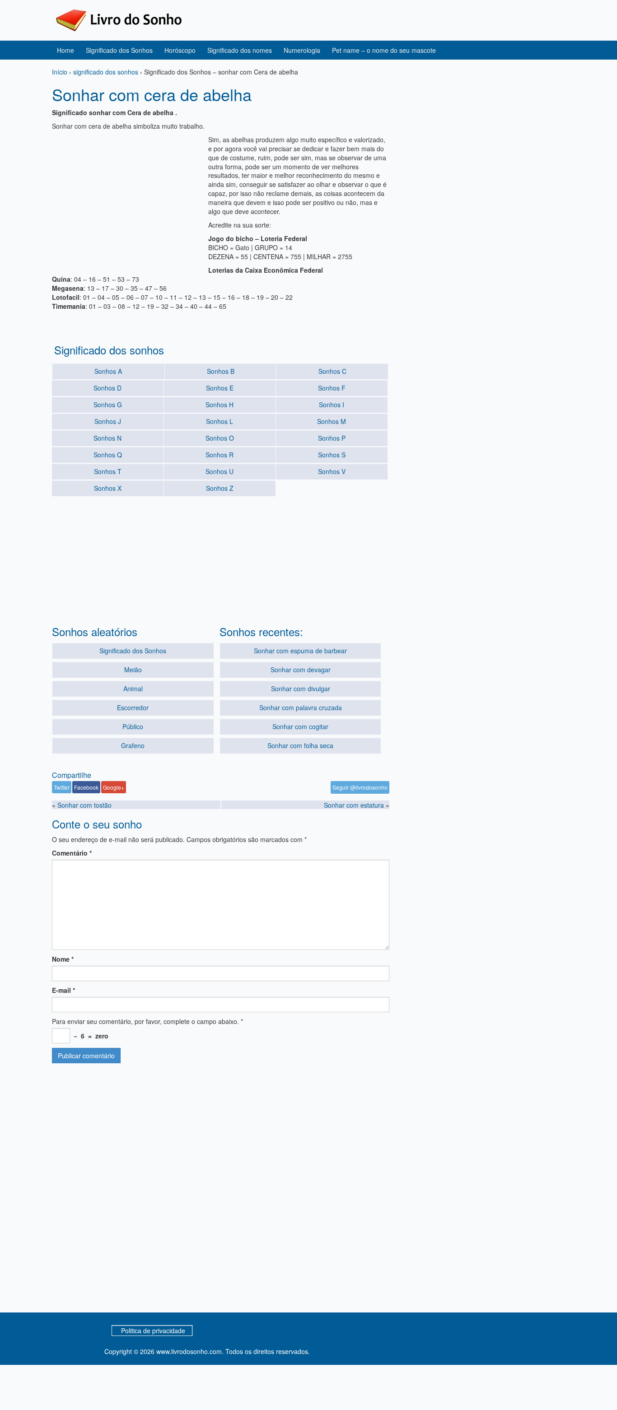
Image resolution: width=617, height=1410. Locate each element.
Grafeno (133, 745)
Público (132, 726)
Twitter (62, 787)
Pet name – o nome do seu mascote (384, 50)
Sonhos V (332, 471)
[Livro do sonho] (119, 19)
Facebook (86, 787)
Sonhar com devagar (301, 669)
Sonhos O (220, 437)
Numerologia (302, 50)
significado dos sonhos (105, 71)
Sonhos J (107, 421)
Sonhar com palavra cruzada (300, 707)
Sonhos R (220, 454)
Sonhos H (220, 404)
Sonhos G (107, 404)
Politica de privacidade (153, 1330)
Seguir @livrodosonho (360, 787)
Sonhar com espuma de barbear (300, 650)
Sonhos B (220, 371)
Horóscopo (180, 50)
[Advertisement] (128, 198)
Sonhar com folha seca (300, 745)
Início (59, 71)
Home (65, 50)
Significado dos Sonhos (119, 50)
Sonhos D (107, 387)
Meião (133, 669)
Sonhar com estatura (354, 805)
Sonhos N (107, 437)
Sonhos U (220, 471)
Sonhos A (108, 371)
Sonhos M (331, 421)
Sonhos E (220, 387)
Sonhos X (108, 488)
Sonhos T (108, 471)
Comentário (72, 852)
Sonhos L (219, 421)
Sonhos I (331, 404)
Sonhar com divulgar (300, 688)
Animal (133, 688)
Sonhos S (332, 454)
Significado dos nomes (239, 50)
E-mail (63, 990)
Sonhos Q (107, 454)
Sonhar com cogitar (300, 726)
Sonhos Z (220, 488)
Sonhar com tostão (84, 805)
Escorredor (133, 707)
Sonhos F (332, 387)
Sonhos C (332, 371)
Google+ (113, 787)
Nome (63, 958)
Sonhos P (332, 437)
